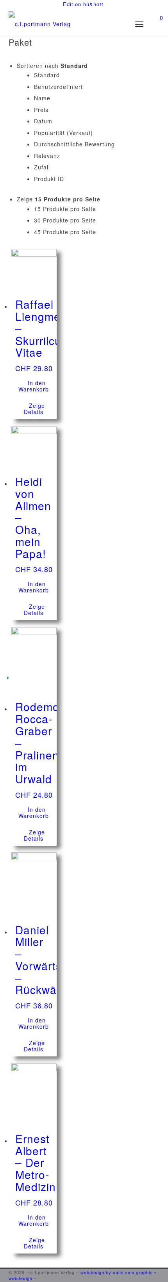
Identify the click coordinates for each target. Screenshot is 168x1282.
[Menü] (141, 24)
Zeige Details (34, 409)
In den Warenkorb (33, 386)
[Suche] (111, 24)
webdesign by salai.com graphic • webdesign (82, 1275)
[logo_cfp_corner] (69, 27)
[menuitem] (83, 4)
